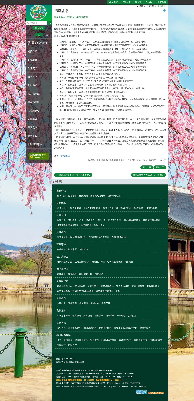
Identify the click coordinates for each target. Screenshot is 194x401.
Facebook (29, 43)
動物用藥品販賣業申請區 (125, 328)
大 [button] (47, 34)
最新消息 (61, 220)
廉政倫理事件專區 (151, 220)
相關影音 (61, 345)
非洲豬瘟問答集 (108, 340)
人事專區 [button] (32, 119)
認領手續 (110, 315)
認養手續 (99, 315)
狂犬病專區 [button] (34, 93)
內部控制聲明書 (119, 237)
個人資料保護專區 (132, 220)
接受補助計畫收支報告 (98, 237)
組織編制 (83, 196)
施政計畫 (101, 220)
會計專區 (61, 232)
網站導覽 (113, 2)
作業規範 (121, 315)
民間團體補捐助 (77, 237)
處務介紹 (61, 190)
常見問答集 (93, 286)
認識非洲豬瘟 (81, 340)
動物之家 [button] (32, 127)
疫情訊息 (72, 274)
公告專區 (61, 328)
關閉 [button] (59, 181)
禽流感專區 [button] (34, 102)
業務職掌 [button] (32, 60)
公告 (81, 220)
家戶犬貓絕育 (122, 286)
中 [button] (39, 34)
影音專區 (72, 249)
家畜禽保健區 (74, 328)
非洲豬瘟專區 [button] (35, 144)
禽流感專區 (62, 269)
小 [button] (31, 34)
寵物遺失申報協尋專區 (83, 291)
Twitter (37, 43)
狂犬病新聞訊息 (82, 262)
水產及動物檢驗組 (92, 208)
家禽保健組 (75, 208)
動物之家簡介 (63, 315)
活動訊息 (161, 6)
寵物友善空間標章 (104, 291)
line (41, 43)
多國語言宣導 (125, 340)
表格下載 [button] (32, 136)
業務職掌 (61, 203)
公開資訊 (150, 6)
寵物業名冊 (80, 286)
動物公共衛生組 (110, 208)
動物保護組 (139, 208)
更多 (102, 225)
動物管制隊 (152, 208)
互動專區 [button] (32, 85)
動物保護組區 (90, 328)
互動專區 (61, 244)
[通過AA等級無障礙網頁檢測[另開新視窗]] (39, 156)
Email (45, 43)
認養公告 (88, 315)
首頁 (141, 6)
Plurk (33, 43)
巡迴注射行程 (98, 262)
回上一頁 (147, 167)
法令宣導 (72, 303)
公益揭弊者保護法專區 (67, 225)
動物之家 (61, 310)
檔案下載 (105, 303)
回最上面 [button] (160, 167)
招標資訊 (90, 220)
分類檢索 (126, 2)
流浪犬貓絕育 (138, 286)
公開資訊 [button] (32, 68)
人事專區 (61, 298)
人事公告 (61, 303)
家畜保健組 (62, 208)
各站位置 (132, 315)
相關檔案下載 (85, 274)
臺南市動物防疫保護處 (39, 12)
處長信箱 (61, 249)
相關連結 (83, 249)
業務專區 (83, 303)
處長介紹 (61, 196)
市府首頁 (162, 2)
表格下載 (61, 322)
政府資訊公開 (114, 220)
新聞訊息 (61, 274)
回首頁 (138, 2)
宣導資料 (94, 340)
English (149, 2)
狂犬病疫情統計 (114, 262)
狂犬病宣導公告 (64, 262)
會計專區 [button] (32, 76)
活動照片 (72, 345)
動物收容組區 (105, 328)
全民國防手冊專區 (89, 225)
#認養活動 (65, 156)
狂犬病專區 (62, 256)
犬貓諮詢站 (62, 281)
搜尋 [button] (49, 23)
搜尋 (28, 22)
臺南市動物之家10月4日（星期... (148, 175)
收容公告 (76, 315)
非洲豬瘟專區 (63, 335)
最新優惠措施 (107, 286)
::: (27, 47)
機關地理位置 (114, 196)
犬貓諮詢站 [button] (34, 110)
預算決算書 (62, 237)
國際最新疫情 (140, 340)
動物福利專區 (153, 286)
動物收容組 (125, 208)
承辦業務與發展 (97, 196)
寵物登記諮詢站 (64, 286)
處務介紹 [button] (32, 51)
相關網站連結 (156, 340)
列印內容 (164, 10)
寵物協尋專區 (63, 291)
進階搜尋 (39, 28)
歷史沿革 (72, 196)
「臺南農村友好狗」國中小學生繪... (73, 175)
